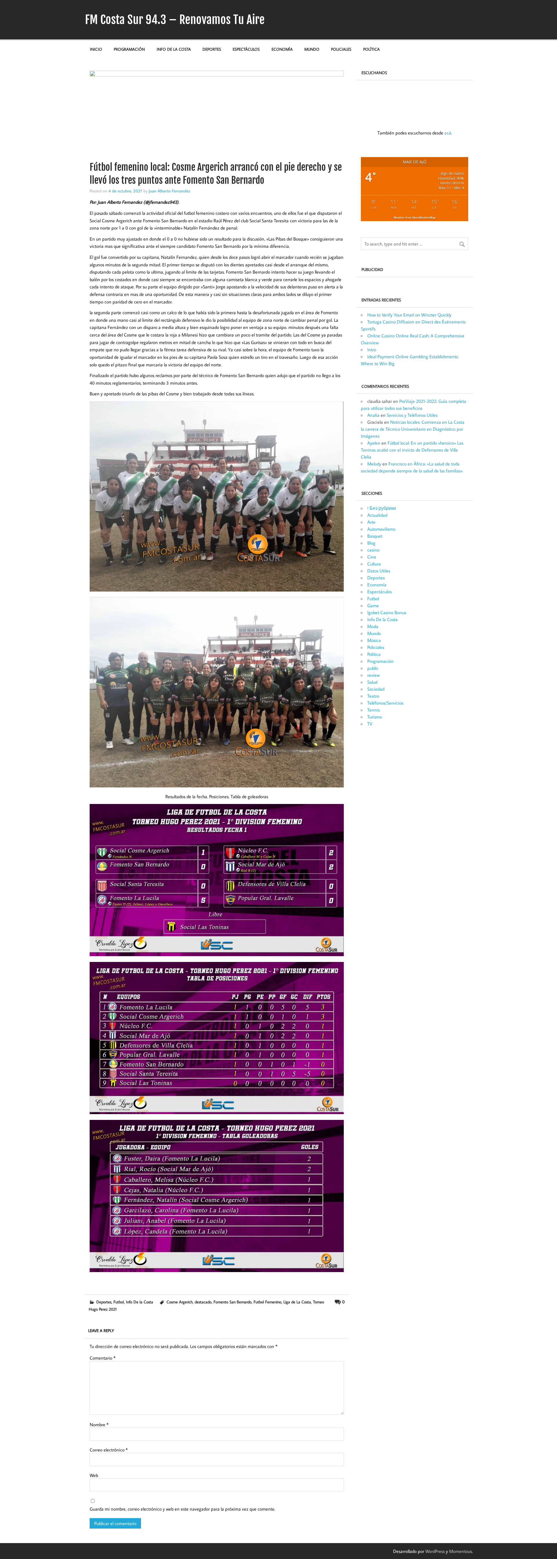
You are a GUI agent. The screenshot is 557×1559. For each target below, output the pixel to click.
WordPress (435, 1551)
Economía (282, 49)
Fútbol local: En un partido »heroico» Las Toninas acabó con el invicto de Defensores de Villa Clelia (412, 450)
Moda (372, 626)
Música (374, 640)
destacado (203, 1302)
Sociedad (375, 689)
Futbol (118, 1302)
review (373, 675)
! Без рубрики (381, 508)
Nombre (99, 1424)
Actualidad (377, 515)
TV (369, 724)
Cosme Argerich (180, 1302)
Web (94, 1475)
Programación (129, 49)
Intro (371, 349)
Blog (371, 543)
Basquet (374, 536)
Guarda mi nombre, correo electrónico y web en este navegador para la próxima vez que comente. (182, 1509)
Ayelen (373, 443)
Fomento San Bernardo (233, 1302)
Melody (374, 464)
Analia (373, 415)
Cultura (374, 564)
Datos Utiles (378, 571)
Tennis (373, 710)
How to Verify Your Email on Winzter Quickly (409, 315)
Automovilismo (381, 529)
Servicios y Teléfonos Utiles (412, 415)
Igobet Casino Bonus (386, 612)
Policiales (341, 49)
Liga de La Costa (297, 1302)
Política (371, 49)
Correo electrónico (109, 1449)
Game (373, 605)
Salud (372, 682)
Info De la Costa (174, 49)
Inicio (96, 49)
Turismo (374, 717)
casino (373, 550)
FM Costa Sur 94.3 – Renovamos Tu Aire (175, 19)
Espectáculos (246, 49)
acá (447, 133)
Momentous (460, 1551)
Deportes (211, 49)
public (373, 668)
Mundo (311, 49)
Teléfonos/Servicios (385, 703)
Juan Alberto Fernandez (169, 191)
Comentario (102, 1358)
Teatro (373, 696)
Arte (371, 522)
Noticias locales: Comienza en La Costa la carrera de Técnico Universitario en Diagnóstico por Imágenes (412, 429)
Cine (371, 557)
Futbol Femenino (267, 1302)
